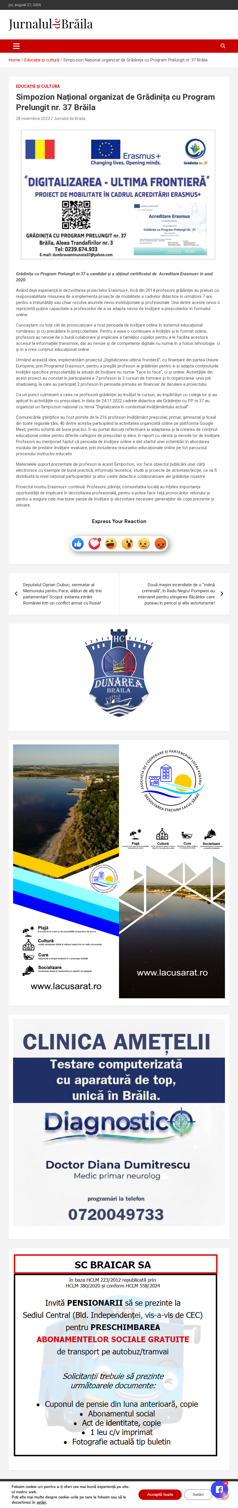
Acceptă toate (160, 1494)
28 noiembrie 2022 (33, 118)
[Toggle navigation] (16, 46)
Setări (198, 1494)
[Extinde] (217, 1026)
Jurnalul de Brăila (69, 118)
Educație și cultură (38, 86)
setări (41, 1502)
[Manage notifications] (224, 1495)
